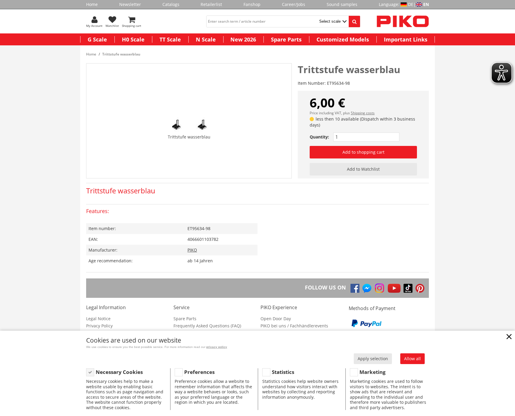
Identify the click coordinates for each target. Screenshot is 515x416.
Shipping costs (363, 112)
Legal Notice (98, 318)
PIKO (192, 250)
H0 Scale (133, 39)
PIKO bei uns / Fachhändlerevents (294, 326)
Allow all (412, 358)
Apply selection (373, 358)
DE (410, 4)
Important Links (405, 39)
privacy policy (216, 347)
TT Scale (170, 39)
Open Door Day (275, 318)
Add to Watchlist (363, 169)
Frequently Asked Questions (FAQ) (207, 326)
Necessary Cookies (119, 372)
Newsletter (130, 4)
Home (92, 4)
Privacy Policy (99, 326)
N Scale (206, 39)
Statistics (283, 372)
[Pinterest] (419, 288)
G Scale (97, 39)
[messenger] (366, 288)
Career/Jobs (293, 4)
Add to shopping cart (363, 152)
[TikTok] (408, 288)
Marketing (372, 372)
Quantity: (319, 137)
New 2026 (243, 39)
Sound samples (342, 4)
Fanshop (251, 4)
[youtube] (394, 288)
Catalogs (170, 4)
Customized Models (343, 39)
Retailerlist (211, 4)
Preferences (199, 372)
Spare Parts (286, 39)
